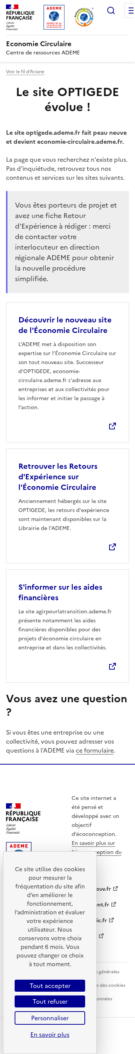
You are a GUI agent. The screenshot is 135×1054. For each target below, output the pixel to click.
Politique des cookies (102, 985)
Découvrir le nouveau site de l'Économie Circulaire (65, 325)
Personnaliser (50, 1017)
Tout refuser (50, 1001)
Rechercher (111, 10)
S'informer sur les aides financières (60, 592)
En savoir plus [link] (49, 1034)
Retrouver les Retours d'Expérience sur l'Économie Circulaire (58, 477)
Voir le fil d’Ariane (25, 71)
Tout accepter (50, 985)
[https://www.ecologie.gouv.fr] (23, 831)
